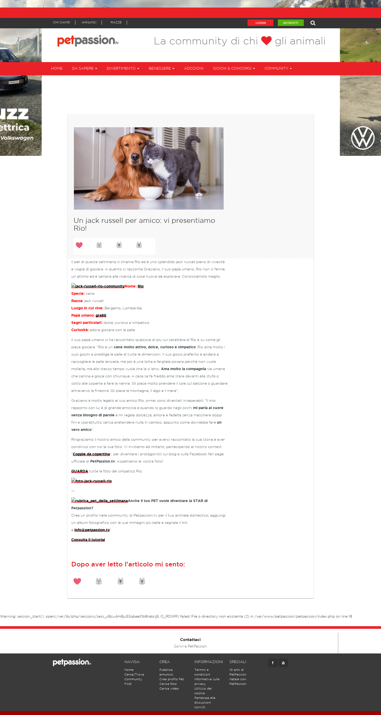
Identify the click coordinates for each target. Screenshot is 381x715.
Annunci (89, 22)
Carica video (169, 688)
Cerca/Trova (134, 674)
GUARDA (79, 471)
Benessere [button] (160, 68)
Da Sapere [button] (83, 68)
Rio (141, 286)
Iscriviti (290, 23)
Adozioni (193, 68)
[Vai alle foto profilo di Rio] (91, 481)
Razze (116, 22)
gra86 (101, 315)
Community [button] (277, 68)
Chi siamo (61, 22)
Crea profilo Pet (171, 679)
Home (56, 68)
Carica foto (168, 684)
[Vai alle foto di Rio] (98, 286)
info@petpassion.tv (92, 530)
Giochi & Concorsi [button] (232, 68)
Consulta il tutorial (88, 540)
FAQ (127, 684)
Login (261, 23)
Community (133, 679)
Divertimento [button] (122, 68)
